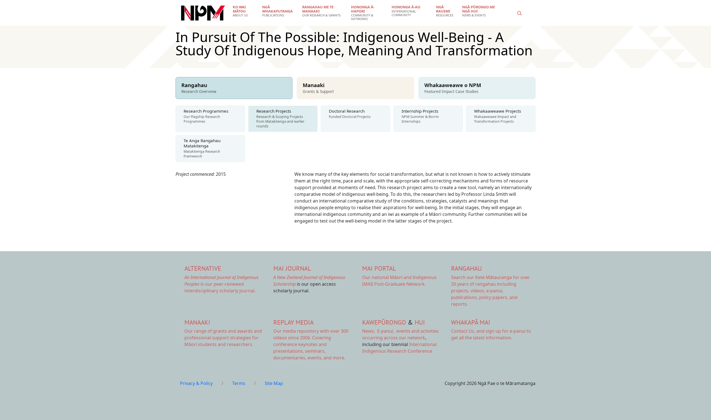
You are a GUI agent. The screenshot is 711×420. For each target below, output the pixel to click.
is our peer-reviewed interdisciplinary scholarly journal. (221, 284)
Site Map (274, 383)
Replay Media (293, 322)
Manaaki (197, 322)
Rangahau (466, 268)
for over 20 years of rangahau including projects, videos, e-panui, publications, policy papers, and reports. (490, 290)
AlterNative (202, 268)
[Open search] (519, 13)
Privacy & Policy (196, 383)
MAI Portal (379, 268)
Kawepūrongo (384, 322)
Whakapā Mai (470, 322)
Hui (420, 322)
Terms (238, 383)
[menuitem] (244, 11)
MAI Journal (292, 268)
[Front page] (203, 13)
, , (378, 331)
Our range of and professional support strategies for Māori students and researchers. (223, 337)
